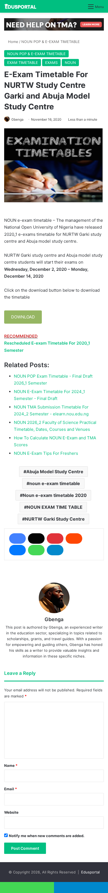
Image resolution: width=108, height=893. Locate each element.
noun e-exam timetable (54, 483)
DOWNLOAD (23, 317)
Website (11, 812)
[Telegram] (55, 550)
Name (10, 765)
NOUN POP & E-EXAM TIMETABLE (50, 41)
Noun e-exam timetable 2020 (55, 495)
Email (10, 789)
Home (12, 41)
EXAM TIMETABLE (22, 62)
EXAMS (51, 62)
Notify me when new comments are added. (46, 836)
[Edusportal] (20, 6)
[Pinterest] (55, 538)
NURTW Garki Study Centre (55, 519)
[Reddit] (74, 538)
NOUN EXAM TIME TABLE (55, 507)
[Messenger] (17, 550)
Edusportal (90, 872)
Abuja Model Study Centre (54, 471)
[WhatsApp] (36, 550)
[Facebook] (17, 538)
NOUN (70, 62)
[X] (36, 538)
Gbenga (17, 119)
